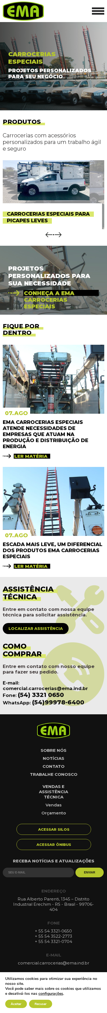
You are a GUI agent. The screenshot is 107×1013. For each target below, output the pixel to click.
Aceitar (16, 1004)
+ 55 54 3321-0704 (53, 941)
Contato (53, 766)
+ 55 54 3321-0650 (53, 931)
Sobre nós (53, 750)
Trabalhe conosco (53, 774)
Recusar (41, 1004)
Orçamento (53, 813)
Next (58, 234)
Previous (49, 234)
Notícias (53, 758)
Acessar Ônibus (53, 844)
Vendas (53, 805)
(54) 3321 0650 (41, 695)
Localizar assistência (36, 628)
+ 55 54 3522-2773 (53, 936)
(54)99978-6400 (58, 702)
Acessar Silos (53, 829)
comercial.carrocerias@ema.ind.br (45, 688)
